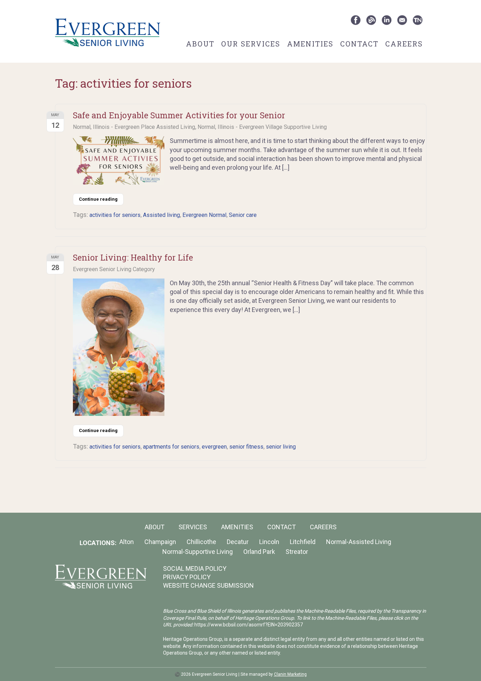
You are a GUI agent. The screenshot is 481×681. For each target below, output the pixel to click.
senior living (281, 446)
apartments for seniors (171, 446)
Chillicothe (201, 541)
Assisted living (161, 215)
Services (193, 527)
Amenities (310, 43)
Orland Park (259, 551)
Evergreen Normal (204, 215)
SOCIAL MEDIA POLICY (194, 568)
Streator (297, 551)
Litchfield (303, 541)
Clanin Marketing (290, 674)
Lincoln (269, 541)
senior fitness (246, 446)
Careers (404, 43)
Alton (126, 541)
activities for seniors (114, 215)
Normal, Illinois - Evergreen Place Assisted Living (134, 127)
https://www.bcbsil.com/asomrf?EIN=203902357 (248, 624)
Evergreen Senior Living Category (114, 269)
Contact (359, 43)
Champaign (160, 541)
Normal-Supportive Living (197, 551)
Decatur (238, 541)
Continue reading (98, 199)
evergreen (214, 446)
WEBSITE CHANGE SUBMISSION (208, 585)
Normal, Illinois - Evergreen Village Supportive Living (262, 127)
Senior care (243, 215)
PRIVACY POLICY (187, 577)
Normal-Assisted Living (358, 541)
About (200, 43)
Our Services (250, 43)
